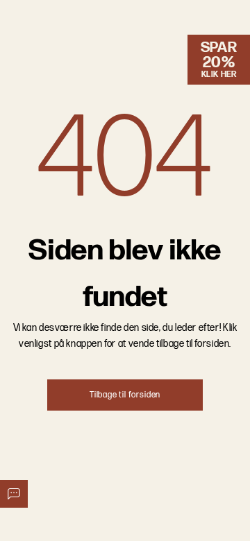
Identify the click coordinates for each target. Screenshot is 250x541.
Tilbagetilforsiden (125, 395)
